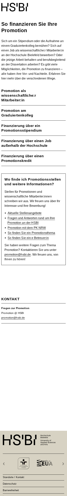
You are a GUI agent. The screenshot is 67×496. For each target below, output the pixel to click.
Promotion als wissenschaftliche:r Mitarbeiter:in (18, 95)
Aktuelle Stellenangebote (25, 213)
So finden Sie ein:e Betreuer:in (28, 237)
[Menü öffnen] (63, 5)
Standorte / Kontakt (13, 477)
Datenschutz (10, 483)
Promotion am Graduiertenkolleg (17, 113)
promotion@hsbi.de (17, 254)
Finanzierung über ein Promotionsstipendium (21, 128)
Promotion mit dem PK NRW (27, 227)
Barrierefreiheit (11, 490)
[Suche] (54, 5)
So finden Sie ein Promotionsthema (31, 232)
